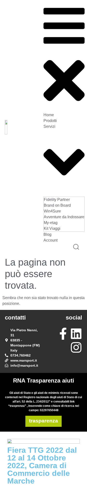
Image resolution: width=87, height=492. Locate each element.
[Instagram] (76, 347)
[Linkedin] (76, 334)
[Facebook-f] (63, 334)
